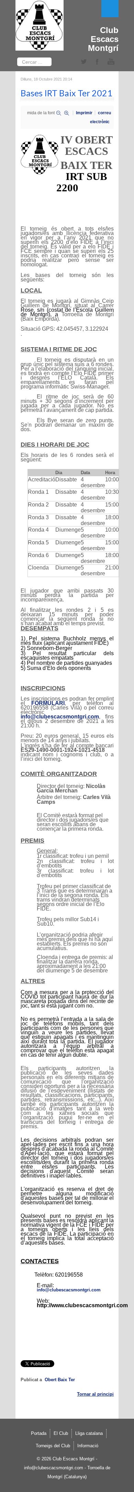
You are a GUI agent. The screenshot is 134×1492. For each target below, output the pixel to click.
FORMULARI (48, 703)
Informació (87, 1445)
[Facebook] (97, 62)
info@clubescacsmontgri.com (60, 717)
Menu (110, 8)
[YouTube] (111, 62)
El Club (61, 1433)
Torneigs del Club (53, 1445)
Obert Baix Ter (60, 1379)
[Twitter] (83, 62)
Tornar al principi (95, 1394)
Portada (38, 1433)
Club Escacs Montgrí (103, 39)
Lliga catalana (89, 1433)
